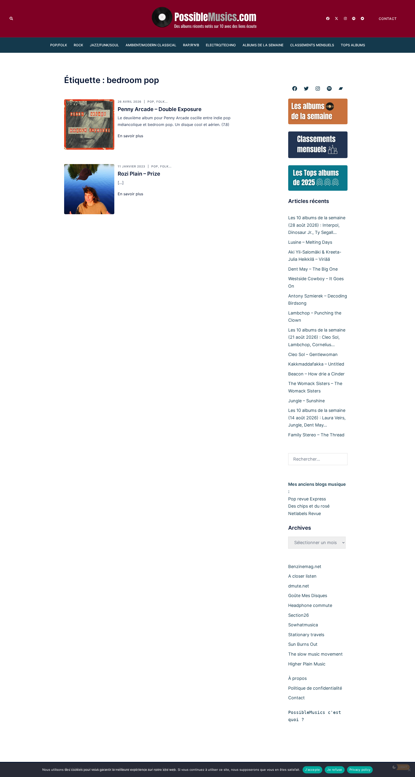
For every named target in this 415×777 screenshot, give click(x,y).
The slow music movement (315, 654)
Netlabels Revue (304, 513)
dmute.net (298, 585)
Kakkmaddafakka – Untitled (316, 364)
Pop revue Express (307, 498)
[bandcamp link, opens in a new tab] (362, 18)
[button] (11, 18)
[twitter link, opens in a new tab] (336, 18)
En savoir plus (130, 135)
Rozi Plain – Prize (139, 174)
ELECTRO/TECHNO (221, 45)
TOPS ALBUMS (353, 45)
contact (388, 19)
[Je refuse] (409, 769)
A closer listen (302, 576)
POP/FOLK (58, 45)
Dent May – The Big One (313, 269)
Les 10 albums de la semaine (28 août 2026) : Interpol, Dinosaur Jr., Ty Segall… (316, 225)
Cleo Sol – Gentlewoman (313, 354)
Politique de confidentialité (315, 688)
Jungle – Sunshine (306, 400)
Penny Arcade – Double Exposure (159, 109)
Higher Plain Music (306, 663)
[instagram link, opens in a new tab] (345, 18)
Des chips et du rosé (309, 506)
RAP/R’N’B (191, 45)
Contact (296, 697)
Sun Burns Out (302, 644)
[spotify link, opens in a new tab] (353, 18)
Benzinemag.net (304, 566)
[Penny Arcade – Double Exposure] (89, 124)
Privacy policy (360, 769)
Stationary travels (306, 634)
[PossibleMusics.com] (207, 18)
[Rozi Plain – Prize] (89, 189)
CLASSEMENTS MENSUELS (312, 45)
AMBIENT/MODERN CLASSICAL (151, 45)
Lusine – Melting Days (310, 242)
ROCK (78, 45)
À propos (297, 678)
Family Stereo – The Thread (316, 434)
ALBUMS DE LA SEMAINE (263, 45)
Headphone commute (310, 605)
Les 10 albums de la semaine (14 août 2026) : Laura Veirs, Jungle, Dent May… (317, 417)
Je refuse (334, 769)
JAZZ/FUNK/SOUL (104, 45)
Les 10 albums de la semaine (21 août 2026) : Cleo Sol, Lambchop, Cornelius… (316, 337)
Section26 (298, 615)
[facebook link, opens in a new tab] (328, 18)
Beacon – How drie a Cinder (316, 373)
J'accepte (312, 769)
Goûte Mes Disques (307, 595)
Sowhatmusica (303, 624)
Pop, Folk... (157, 101)
